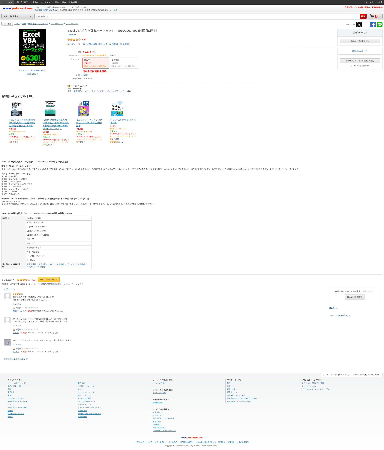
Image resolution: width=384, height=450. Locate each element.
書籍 (69, 89)
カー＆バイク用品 (84, 398)
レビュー (73, 44)
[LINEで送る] (379, 26)
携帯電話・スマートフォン (88, 386)
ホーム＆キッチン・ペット (17, 401)
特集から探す (158, 402)
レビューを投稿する (49, 279)
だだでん (16, 333)
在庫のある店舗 (357, 51)
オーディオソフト (84, 404)
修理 (228, 383)
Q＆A (331, 308)
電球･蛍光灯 (82, 417)
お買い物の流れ (158, 412)
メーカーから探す (159, 383)
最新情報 (126, 44)
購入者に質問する (355, 297)
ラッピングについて (309, 386)
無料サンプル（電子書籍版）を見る (32, 70)
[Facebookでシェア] (373, 26)
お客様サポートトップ (144, 442)
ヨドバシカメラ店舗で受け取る (313, 383)
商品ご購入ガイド (159, 427)
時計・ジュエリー (84, 395)
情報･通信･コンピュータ (83, 91)
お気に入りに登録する (360, 41)
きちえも (16, 351)
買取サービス (232, 392)
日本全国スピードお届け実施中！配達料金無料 (363, 7)
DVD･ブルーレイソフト (86, 401)
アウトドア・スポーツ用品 (17, 407)
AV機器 (10, 411)
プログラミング (102, 91)
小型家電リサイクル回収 (236, 395)
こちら (84, 7)
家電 (9, 395)
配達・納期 (157, 421)
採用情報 (221, 442)
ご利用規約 (173, 442)
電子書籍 (11, 392)
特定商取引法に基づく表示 (206, 442)
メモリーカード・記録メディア (89, 407)
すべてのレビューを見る (14, 359)
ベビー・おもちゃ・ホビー (17, 383)
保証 (228, 386)
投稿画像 (115, 44)
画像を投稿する (32, 74)
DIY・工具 (82, 383)
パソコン (11, 404)
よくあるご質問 (243, 442)
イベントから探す (159, 393)
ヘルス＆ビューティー (16, 398)
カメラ (80, 389)
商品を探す (157, 424)
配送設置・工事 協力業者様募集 (239, 401)
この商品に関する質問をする (96, 44)
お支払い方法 (158, 415)
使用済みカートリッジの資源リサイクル (242, 398)
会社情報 (231, 442)
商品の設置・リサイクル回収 (163, 418)
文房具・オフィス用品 (16, 414)
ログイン (38, 7)
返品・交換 (231, 389)
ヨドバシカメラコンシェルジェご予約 (316, 389)
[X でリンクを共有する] (359, 26)
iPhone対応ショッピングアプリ (164, 431)
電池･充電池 (82, 411)
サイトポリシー (160, 442)
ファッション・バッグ (86, 392)
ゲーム (10, 417)
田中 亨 (70, 34)
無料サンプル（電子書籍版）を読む (360, 61)
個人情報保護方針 (186, 442)
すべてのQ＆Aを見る (338, 315)
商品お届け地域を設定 (43, 10)
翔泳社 (85, 75)
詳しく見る (17, 304)
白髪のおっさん (18, 311)
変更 (115, 10)
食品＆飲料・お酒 (14, 386)
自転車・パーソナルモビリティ (89, 414)
